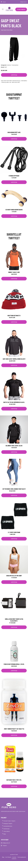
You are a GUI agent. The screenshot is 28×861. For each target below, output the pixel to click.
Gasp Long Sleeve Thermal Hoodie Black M (14, 359)
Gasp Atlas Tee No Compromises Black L (14, 402)
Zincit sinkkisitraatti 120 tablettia (14, 729)
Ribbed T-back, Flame (14, 272)
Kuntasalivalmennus (7, 826)
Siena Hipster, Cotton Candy (14, 575)
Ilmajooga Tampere (7, 823)
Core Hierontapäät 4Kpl (14, 132)
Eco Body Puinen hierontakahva (14, 209)
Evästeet (14, 857)
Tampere (4, 1)
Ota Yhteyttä (8, 857)
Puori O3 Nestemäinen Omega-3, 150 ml (14, 664)
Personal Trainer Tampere (9, 821)
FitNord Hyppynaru (14, 176)
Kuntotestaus (6, 828)
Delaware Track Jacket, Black (14, 445)
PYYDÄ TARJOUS (21, 9)
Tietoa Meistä (6, 831)
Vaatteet (9, 65)
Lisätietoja (14, 75)
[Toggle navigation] (2, 9)
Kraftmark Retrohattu (14, 315)
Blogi (4, 834)
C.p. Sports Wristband (14, 532)
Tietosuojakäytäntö (21, 857)
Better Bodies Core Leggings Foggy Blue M (14, 489)
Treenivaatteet (14, 65)
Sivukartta (14, 858)
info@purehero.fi (23, 1)
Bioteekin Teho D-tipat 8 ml (14, 780)
